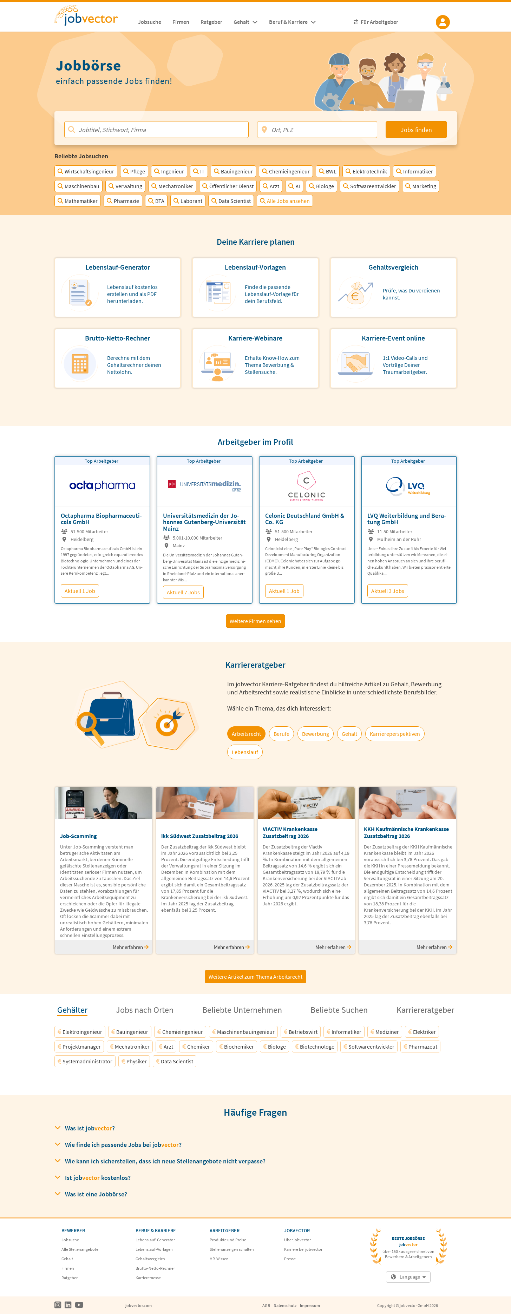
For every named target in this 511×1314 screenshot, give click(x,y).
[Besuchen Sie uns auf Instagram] (57, 1305)
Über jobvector (297, 1239)
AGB (266, 1305)
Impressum (310, 1305)
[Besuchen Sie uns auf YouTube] (79, 1305)
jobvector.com (138, 1305)
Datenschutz (285, 1305)
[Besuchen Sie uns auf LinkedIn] (68, 1305)
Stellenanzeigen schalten (232, 1249)
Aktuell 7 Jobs (183, 592)
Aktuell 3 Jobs (387, 590)
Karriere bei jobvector (303, 1249)
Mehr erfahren (128, 947)
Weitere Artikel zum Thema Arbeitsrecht (255, 976)
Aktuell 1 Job (80, 590)
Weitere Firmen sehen (255, 621)
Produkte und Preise (228, 1239)
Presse (290, 1258)
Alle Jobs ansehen (288, 200)
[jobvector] (93, 17)
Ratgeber (69, 1277)
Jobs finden (416, 130)
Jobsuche (70, 1239)
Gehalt (67, 1258)
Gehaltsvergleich (150, 1258)
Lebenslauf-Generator (155, 1239)
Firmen (67, 1268)
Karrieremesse (148, 1277)
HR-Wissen (219, 1258)
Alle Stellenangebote (79, 1249)
